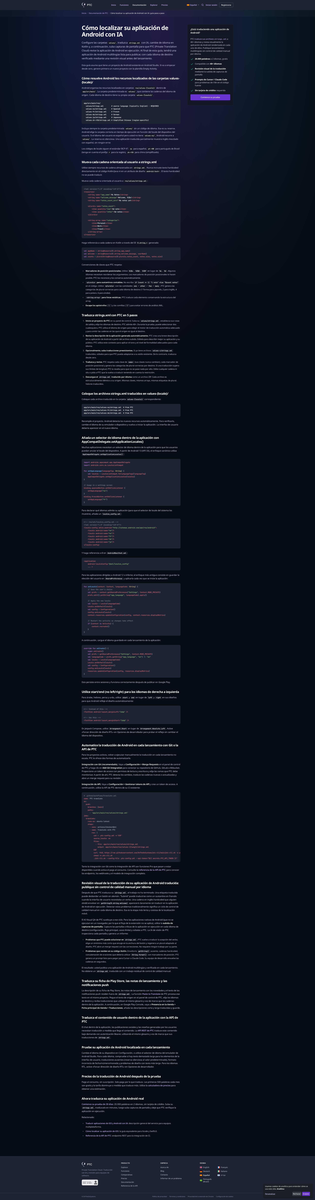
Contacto (164, 1174)
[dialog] (288, 1191)
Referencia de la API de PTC (98, 1135)
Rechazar (297, 1194)
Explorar (154, 5)
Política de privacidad (159, 1197)
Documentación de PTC (98, 13)
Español (206, 1175)
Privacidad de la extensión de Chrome (201, 1197)
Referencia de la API (129, 1186)
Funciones (124, 5)
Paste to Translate (151, 993)
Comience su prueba (210, 97)
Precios (164, 5)
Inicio (113, 5)
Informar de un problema (171, 1178)
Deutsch (206, 1171)
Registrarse (226, 5)
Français (224, 1167)
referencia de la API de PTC (152, 869)
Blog (162, 1171)
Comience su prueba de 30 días (97, 1104)
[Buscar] (202, 5)
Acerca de (164, 1167)
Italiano (224, 1171)
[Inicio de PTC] (87, 5)
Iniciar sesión (211, 5)
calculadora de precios (159, 1085)
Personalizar (270, 1194)
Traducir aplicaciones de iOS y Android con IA (107, 1123)
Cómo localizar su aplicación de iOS (102, 1131)
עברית (223, 1175)
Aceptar (306, 1194)
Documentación (139, 5)
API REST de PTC (146, 1030)
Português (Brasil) (207, 1180)
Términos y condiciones (177, 1197)
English (206, 1167)
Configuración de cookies (224, 1197)
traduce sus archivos (211, 39)
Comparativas (126, 1174)
